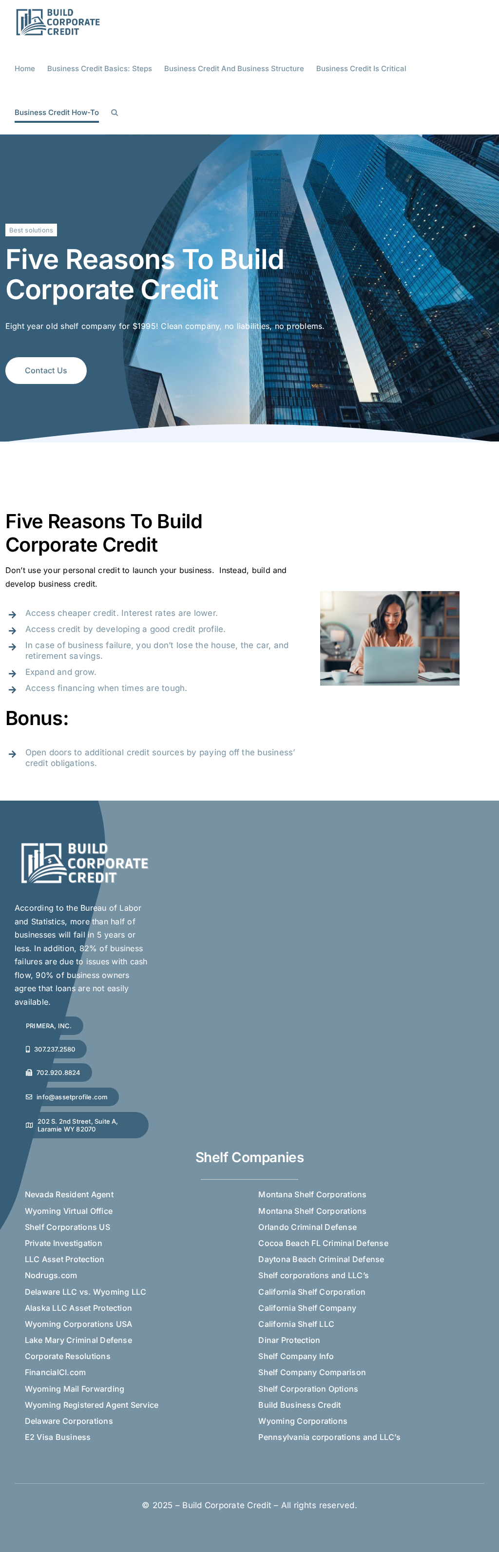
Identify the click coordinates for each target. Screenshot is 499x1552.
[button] (114, 112)
